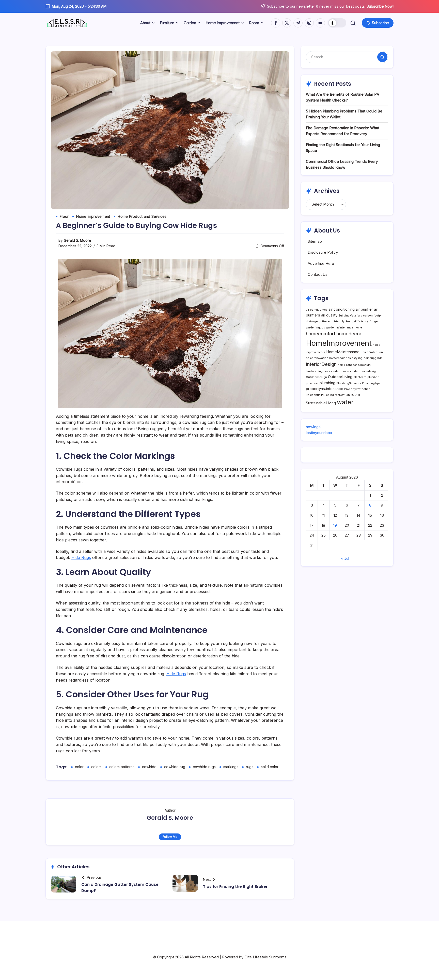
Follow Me (170, 837)
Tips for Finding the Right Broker (235, 886)
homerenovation (317, 358)
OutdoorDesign (316, 377)
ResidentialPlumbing (320, 395)
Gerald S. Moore (77, 240)
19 (335, 525)
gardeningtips (315, 327)
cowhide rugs (204, 767)
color (79, 767)
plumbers (312, 383)
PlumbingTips (371, 383)
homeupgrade (373, 358)
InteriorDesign (321, 364)
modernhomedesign (364, 371)
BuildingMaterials (350, 315)
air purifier (364, 309)
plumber (373, 377)
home (358, 327)
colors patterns (121, 767)
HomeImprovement (339, 343)
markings (230, 767)
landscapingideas (318, 371)
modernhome (340, 371)
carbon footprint (374, 315)
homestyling (354, 358)
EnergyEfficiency (357, 321)
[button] (337, 22)
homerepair (337, 358)
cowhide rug (174, 767)
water (345, 402)
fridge (374, 321)
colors (96, 767)
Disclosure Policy (323, 252)
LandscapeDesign (358, 365)
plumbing (327, 382)
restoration (342, 395)
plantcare (359, 377)
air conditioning (341, 309)
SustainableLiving (321, 402)
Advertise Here (321, 263)
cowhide (149, 767)
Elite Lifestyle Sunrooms (265, 957)
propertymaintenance (324, 388)
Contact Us (317, 274)
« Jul (345, 558)
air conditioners (316, 309)
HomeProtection (371, 352)
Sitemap (315, 241)
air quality (329, 315)
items (341, 365)
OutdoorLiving (340, 376)
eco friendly (336, 321)
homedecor (349, 333)
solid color (269, 767)
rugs (249, 767)
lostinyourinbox (319, 432)
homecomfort (320, 333)
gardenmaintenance (339, 327)
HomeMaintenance (342, 351)
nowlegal (313, 426)
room (355, 394)
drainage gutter (316, 321)
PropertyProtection (357, 389)
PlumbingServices (348, 383)
